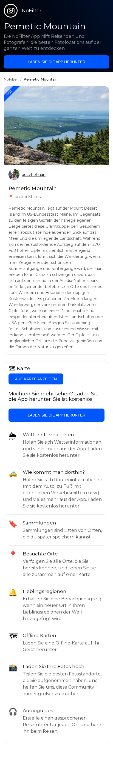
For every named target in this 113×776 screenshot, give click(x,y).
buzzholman (34, 174)
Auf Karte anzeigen (36, 379)
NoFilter (11, 79)
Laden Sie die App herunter (56, 62)
